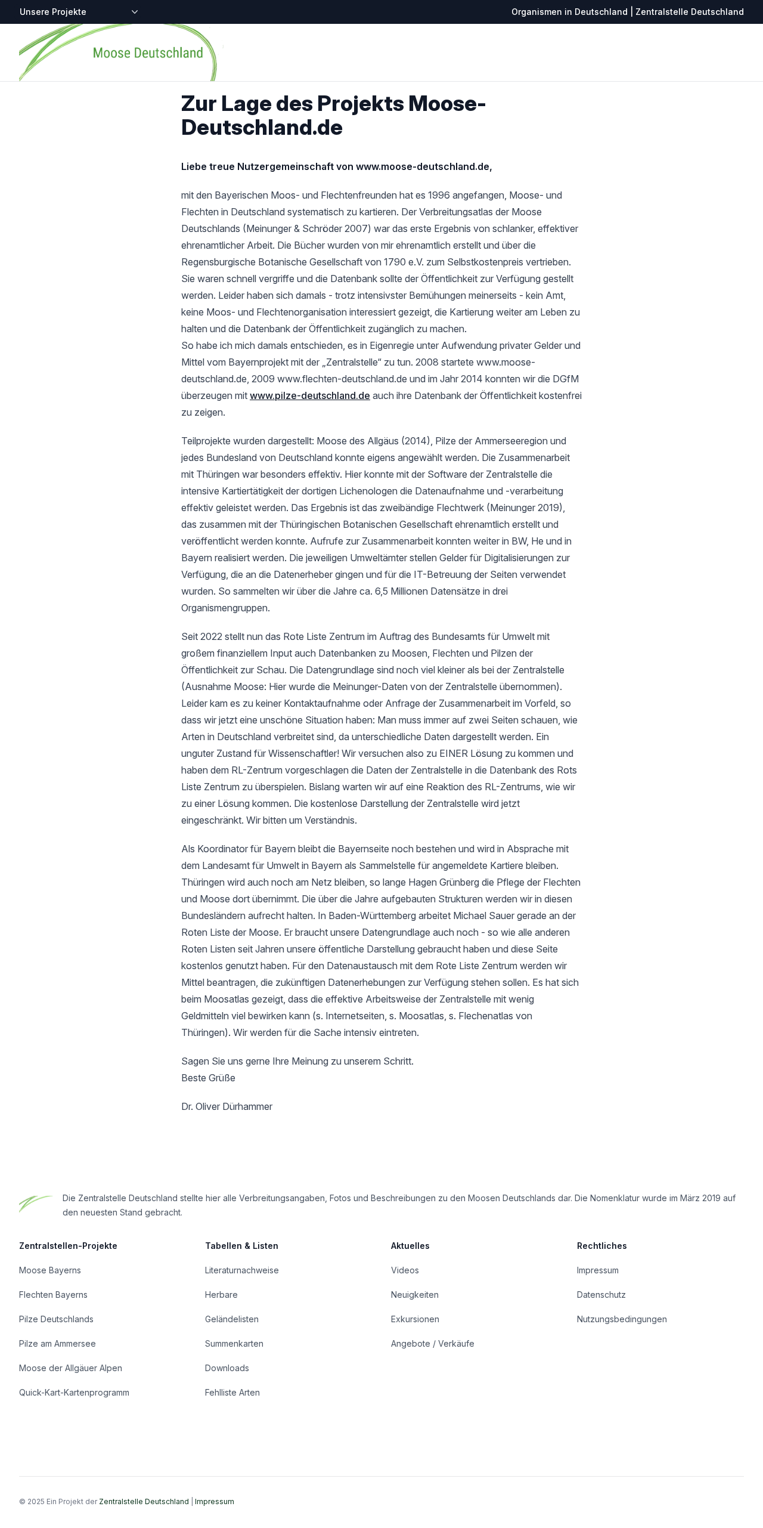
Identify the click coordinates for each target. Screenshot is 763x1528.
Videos (405, 1270)
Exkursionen (415, 1319)
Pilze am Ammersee (57, 1343)
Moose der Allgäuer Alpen (70, 1368)
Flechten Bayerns (53, 1294)
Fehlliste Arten (232, 1392)
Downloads (227, 1368)
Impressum (598, 1270)
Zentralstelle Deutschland (144, 1501)
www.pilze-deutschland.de (310, 395)
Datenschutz (601, 1294)
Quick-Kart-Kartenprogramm (74, 1392)
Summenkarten (234, 1343)
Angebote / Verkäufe (432, 1343)
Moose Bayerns (50, 1270)
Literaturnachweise (242, 1270)
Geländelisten (232, 1319)
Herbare (221, 1294)
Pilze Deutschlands (56, 1319)
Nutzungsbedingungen (622, 1319)
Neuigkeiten (415, 1294)
